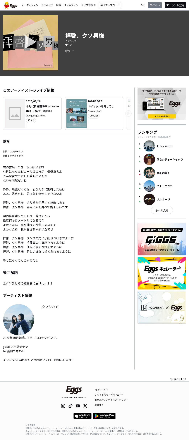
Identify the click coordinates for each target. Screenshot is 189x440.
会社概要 (99, 404)
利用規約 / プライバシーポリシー (111, 399)
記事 (58, 5)
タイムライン (71, 5)
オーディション (30, 5)
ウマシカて (70, 41)
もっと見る (161, 210)
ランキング (47, 5)
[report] (73, 51)
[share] (67, 51)
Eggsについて (102, 389)
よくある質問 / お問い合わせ (109, 394)
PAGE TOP (179, 379)
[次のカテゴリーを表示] (128, 113)
